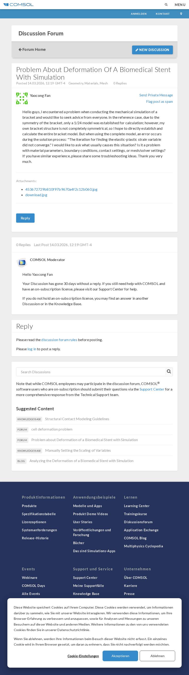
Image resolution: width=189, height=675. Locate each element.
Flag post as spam (159, 101)
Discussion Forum (40, 33)
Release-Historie (35, 538)
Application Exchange (141, 530)
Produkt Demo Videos (90, 513)
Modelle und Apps (87, 505)
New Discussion (154, 49)
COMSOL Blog (135, 538)
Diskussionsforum (138, 522)
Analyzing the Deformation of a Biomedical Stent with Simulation (81, 460)
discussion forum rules (59, 339)
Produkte (29, 505)
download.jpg (36, 194)
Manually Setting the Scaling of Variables (78, 450)
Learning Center (137, 505)
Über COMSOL (135, 577)
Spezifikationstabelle (39, 513)
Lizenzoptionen (34, 522)
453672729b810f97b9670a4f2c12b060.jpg (61, 189)
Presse (129, 593)
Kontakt (163, 13)
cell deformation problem (52, 429)
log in (31, 349)
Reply (25, 218)
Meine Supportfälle (88, 585)
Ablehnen (158, 656)
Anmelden (139, 13)
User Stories (82, 522)
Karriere (130, 585)
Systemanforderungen (39, 530)
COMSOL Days (33, 585)
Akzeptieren (120, 656)
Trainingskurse (135, 513)
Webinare (30, 577)
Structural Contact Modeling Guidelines (77, 418)
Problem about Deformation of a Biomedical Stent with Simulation (84, 439)
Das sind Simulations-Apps (94, 551)
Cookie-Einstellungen (83, 656)
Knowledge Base (86, 593)
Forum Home (34, 49)
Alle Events (31, 593)
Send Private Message (156, 95)
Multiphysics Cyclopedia (143, 546)
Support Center (152, 389)
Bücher (78, 542)
